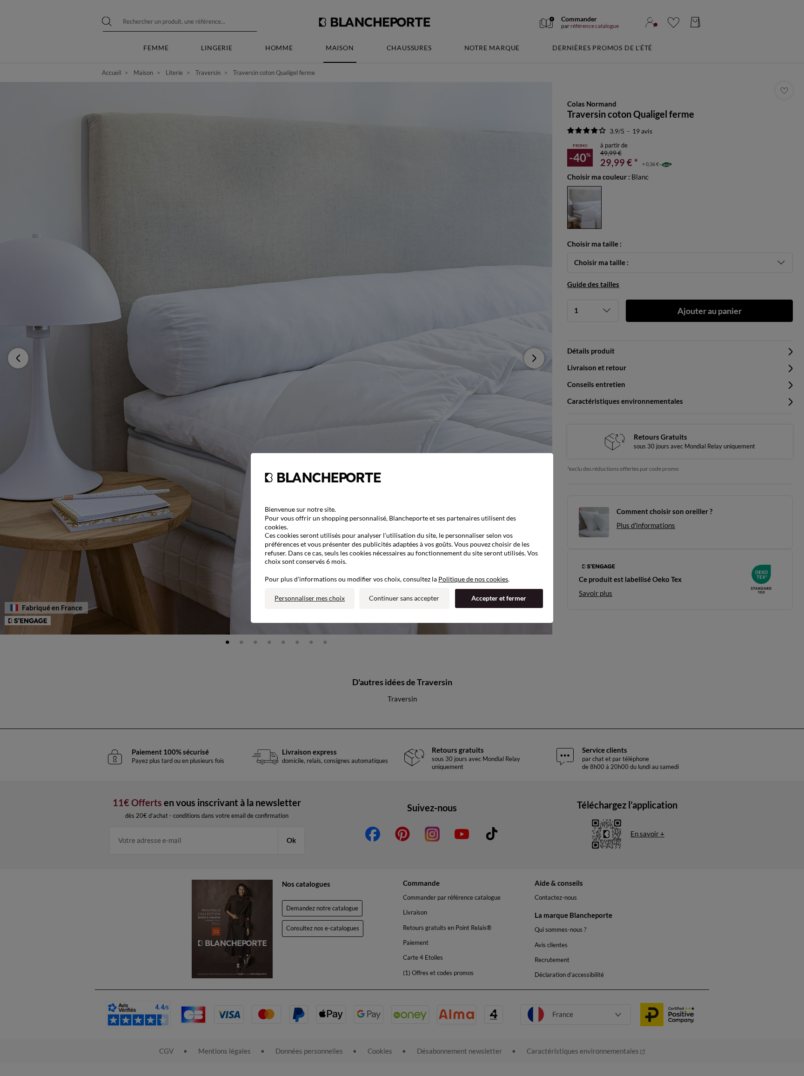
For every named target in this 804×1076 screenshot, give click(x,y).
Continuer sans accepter (404, 598)
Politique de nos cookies (473, 579)
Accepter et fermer (498, 598)
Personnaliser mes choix (310, 598)
